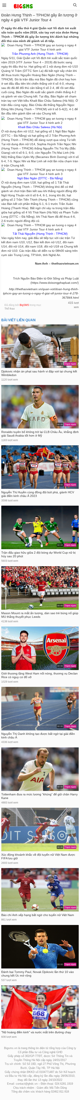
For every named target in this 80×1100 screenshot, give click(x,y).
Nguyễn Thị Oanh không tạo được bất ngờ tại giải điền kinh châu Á (38, 735)
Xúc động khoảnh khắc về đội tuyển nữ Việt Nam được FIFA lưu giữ (38, 856)
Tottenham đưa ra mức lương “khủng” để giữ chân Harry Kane (39, 796)
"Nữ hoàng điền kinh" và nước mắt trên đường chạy (36, 1032)
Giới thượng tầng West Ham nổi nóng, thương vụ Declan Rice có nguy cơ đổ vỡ (39, 675)
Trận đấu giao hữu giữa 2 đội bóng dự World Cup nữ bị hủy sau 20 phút (38, 554)
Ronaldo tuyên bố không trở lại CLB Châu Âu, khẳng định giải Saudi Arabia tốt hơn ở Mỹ (40, 433)
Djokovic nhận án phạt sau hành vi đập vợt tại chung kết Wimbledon (39, 373)
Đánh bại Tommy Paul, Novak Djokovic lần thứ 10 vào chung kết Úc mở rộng (37, 973)
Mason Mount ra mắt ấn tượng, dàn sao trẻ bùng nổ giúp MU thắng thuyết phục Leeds (39, 615)
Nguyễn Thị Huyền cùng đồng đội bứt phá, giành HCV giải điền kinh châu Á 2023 (37, 494)
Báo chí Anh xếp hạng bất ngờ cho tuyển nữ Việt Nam (37, 915)
